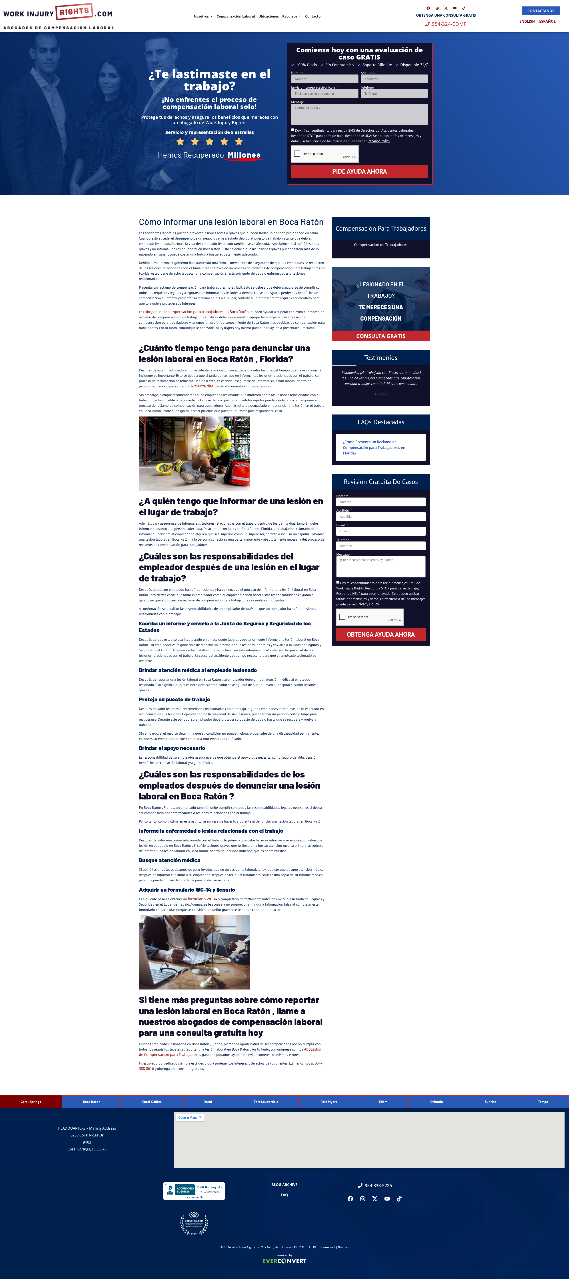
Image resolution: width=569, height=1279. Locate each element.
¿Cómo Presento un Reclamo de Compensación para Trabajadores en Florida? (374, 447)
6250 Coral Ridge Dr (87, 1135)
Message (343, 554)
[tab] (31, 1101)
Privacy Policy (379, 141)
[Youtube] (454, 8)
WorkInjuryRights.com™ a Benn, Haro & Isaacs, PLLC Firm (269, 1247)
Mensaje (298, 102)
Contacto (313, 16)
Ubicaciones (268, 16)
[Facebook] (428, 8)
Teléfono (368, 87)
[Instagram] (437, 8)
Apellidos (368, 72)
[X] (446, 8)
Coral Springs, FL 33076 (87, 1149)
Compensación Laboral (236, 16)
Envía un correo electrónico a (313, 87)
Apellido (343, 510)
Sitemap (343, 1247)
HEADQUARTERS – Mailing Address (87, 1128)
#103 (87, 1142)
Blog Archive (284, 1184)
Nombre (297, 72)
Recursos (289, 16)
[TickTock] (463, 8)
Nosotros (201, 16)
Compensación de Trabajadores (381, 244)
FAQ (284, 1194)
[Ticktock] (399, 1198)
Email (341, 525)
